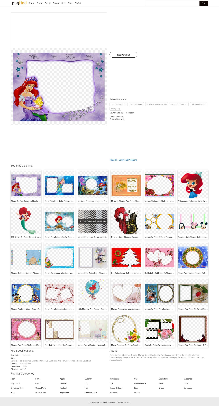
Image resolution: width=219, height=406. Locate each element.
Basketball (163, 378)
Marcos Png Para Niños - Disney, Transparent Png (31, 309)
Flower (56, 3)
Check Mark (40, 387)
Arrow (31, 3)
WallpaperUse (140, 383)
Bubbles (63, 383)
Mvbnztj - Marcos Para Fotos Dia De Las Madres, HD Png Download (138, 201)
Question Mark (91, 392)
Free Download (123, 54)
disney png (115, 108)
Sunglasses (114, 378)
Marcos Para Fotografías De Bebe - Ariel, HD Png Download (68, 237)
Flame (38, 378)
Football (63, 387)
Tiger (112, 383)
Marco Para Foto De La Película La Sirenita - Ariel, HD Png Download (72, 201)
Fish (136, 387)
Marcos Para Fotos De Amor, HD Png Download (197, 345)
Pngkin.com (65, 392)
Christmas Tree (17, 387)
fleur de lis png (136, 104)
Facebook (114, 392)
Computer (188, 387)
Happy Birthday (116, 387)
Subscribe (188, 378)
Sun (63, 3)
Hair (86, 387)
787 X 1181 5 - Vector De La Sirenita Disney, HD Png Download (36, 237)
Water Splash (40, 392)
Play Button (15, 383)
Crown (39, 3)
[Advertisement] (59, 30)
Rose (161, 383)
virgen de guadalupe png (157, 104)
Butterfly (88, 378)
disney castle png (199, 104)
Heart (13, 378)
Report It (113, 159)
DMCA (78, 3)
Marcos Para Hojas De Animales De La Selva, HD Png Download (104, 237)
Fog (86, 383)
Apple (62, 378)
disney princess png (179, 104)
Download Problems (128, 159)
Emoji (47, 3)
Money (137, 392)
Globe (161, 387)
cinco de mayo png (118, 104)
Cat (135, 378)
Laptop (38, 383)
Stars (70, 3)
